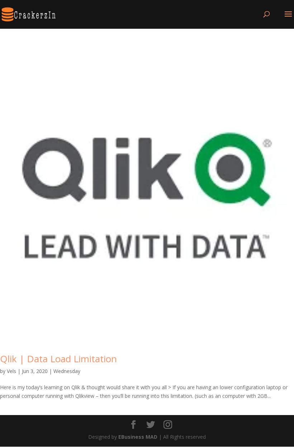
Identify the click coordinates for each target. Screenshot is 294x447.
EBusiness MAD (137, 436)
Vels (11, 371)
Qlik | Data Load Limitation (58, 358)
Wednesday (66, 371)
